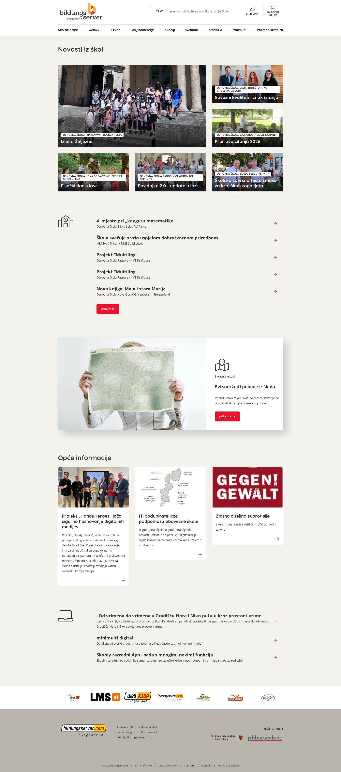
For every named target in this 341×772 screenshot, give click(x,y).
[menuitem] (115, 765)
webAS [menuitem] (94, 30)
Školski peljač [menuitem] (68, 30)
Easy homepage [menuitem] (142, 30)
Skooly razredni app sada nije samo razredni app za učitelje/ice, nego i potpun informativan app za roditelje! (169, 657)
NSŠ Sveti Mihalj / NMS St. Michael (157, 240)
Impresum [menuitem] (190, 765)
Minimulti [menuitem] (239, 30)
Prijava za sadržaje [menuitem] (228, 765)
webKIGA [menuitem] (215, 30)
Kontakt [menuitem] (207, 765)
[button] (273, 11)
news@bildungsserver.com (134, 737)
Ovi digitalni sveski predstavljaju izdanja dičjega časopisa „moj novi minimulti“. (149, 640)
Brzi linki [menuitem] (252, 13)
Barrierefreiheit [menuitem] (143, 765)
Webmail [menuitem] (192, 30)
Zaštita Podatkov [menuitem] (168, 765)
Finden (233, 11)
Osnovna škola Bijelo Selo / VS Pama (135, 223)
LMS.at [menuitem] (115, 30)
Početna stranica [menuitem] (270, 30)
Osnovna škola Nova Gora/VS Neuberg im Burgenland (133, 291)
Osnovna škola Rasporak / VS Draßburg (123, 257)
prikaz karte (227, 416)
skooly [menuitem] (170, 30)
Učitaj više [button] (107, 309)
